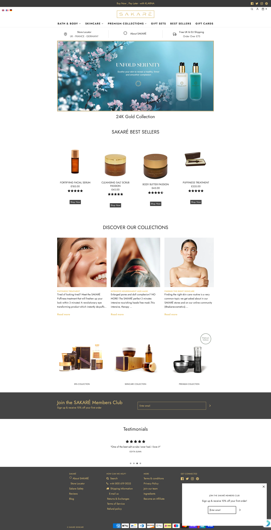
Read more (63, 314)
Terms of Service (116, 504)
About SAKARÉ (80, 478)
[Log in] (257, 9)
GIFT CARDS (204, 23)
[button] (75, 191)
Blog (71, 499)
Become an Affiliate (154, 499)
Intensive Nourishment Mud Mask (129, 291)
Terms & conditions (154, 478)
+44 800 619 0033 (120, 483)
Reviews (73, 494)
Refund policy (114, 509)
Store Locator (78, 483)
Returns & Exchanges (118, 499)
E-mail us (113, 494)
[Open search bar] (252, 9)
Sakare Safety (76, 488)
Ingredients (149, 494)
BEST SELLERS (180, 23)
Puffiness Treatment (68, 291)
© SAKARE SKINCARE (75, 527)
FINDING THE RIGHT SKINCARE (179, 291)
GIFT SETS (158, 23)
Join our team (151, 488)
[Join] (210, 406)
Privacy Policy (151, 483)
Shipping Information (121, 488)
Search (114, 478)
